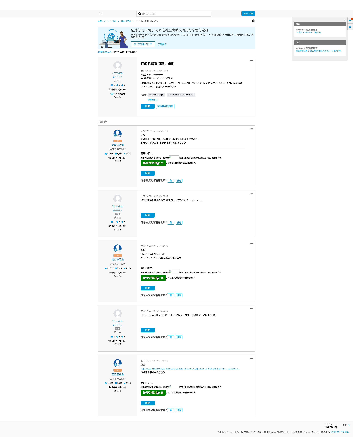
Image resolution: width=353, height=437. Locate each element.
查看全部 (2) (153, 99)
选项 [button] (253, 21)
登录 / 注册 (248, 13)
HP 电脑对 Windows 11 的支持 (308, 32)
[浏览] (100, 13)
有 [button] (171, 180)
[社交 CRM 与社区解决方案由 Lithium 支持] (331, 426)
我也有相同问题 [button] (165, 106)
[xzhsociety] (117, 65)
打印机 (113, 21)
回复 (147, 106)
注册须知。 (345, 432)
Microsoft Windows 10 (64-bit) (181, 94)
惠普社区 (102, 21)
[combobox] (173, 14)
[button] (251, 60)
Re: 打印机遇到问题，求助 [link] (147, 21)
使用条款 (335, 432)
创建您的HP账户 (143, 44)
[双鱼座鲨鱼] (117, 134)
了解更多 (162, 44)
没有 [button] (179, 180)
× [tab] (345, 19)
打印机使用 (126, 21)
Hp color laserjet (156, 94)
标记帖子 (117, 97)
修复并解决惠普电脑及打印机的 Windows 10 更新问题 (318, 51)
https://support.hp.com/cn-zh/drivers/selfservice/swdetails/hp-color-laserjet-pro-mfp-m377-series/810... (190, 368)
